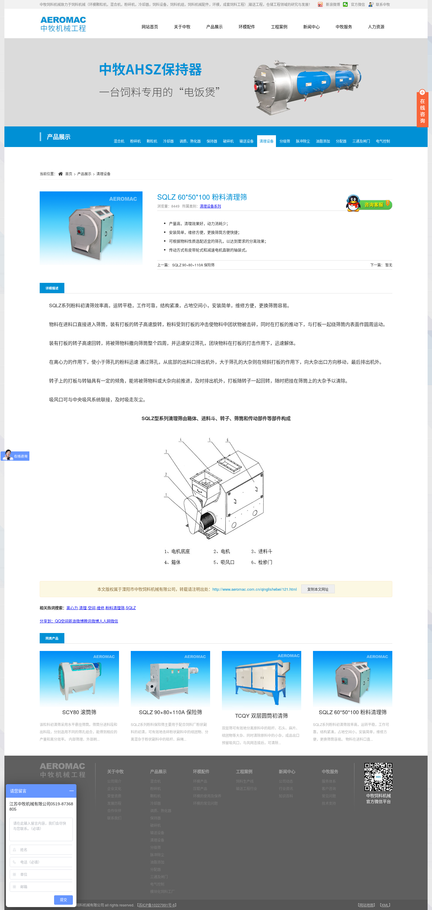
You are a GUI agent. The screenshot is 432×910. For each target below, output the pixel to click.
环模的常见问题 (205, 803)
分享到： (47, 621)
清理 (83, 607)
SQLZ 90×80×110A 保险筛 (193, 264)
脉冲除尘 (303, 140)
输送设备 (247, 140)
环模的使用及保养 (207, 795)
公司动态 (286, 781)
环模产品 (200, 781)
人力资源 (376, 26)
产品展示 (214, 26)
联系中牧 (383, 4)
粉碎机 (135, 140)
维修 (100, 607)
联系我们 (114, 817)
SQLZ (131, 607)
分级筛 (284, 140)
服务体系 (329, 781)
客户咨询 (329, 788)
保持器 (212, 140)
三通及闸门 (361, 140)
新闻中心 (311, 26)
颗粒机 (152, 140)
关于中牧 (182, 26)
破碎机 (228, 140)
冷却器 (168, 140)
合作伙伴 (114, 810)
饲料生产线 (245, 781)
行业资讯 (286, 788)
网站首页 (150, 26)
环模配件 (247, 26)
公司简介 (114, 781)
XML (385, 904)
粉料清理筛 (115, 607)
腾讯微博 (91, 621)
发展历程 (114, 803)
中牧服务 (344, 26)
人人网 (104, 621)
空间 (92, 607)
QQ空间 (61, 621)
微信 (114, 621)
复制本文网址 (318, 589)
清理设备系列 (210, 205)
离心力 (72, 607)
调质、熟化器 (190, 140)
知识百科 (286, 795)
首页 (68, 173)
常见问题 (329, 795)
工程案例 (279, 26)
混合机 (119, 140)
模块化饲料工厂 (162, 891)
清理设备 (266, 140)
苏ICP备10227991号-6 (157, 904)
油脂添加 (323, 140)
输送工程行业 (246, 788)
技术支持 (329, 803)
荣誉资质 (114, 795)
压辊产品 (200, 788)
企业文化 (114, 788)
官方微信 (358, 4)
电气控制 (383, 140)
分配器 (341, 140)
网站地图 (366, 904)
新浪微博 (333, 4)
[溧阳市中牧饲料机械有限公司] (63, 23)
